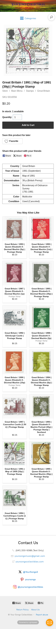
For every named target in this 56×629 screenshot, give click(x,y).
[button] (12, 141)
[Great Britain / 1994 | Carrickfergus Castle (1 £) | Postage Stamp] (14, 498)
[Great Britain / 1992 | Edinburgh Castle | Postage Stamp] (14, 317)
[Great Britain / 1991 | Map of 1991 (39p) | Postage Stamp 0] (28, 50)
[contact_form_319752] (49, 622)
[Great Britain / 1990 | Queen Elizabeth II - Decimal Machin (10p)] (14, 362)
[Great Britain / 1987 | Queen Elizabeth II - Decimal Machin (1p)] (14, 273)
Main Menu (17, 91)
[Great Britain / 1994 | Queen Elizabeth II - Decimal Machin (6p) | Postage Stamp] (41, 362)
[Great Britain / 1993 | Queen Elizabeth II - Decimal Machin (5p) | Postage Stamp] (14, 229)
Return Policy (22, 609)
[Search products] (51, 17)
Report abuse (42, 614)
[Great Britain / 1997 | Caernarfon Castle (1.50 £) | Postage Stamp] (14, 406)
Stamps (30, 91)
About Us (35, 609)
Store (5, 91)
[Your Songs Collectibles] (28, 5)
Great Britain (43, 91)
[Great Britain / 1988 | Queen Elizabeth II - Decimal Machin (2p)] (41, 317)
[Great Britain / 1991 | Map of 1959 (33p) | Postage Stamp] (14, 453)
